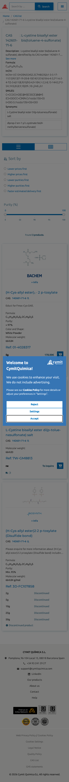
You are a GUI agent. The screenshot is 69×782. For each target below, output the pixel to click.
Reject (34, 404)
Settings (34, 411)
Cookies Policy (31, 390)
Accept (34, 418)
